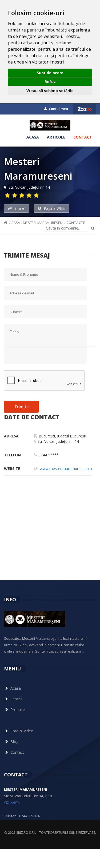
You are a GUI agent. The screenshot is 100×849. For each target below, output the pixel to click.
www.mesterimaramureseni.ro (66, 468)
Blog (14, 741)
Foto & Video (21, 730)
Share (18, 208)
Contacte (75, 222)
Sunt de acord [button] (50, 72)
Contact (82, 137)
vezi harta (12, 802)
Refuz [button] (50, 81)
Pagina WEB (54, 208)
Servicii (16, 698)
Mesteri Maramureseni (43, 222)
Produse (17, 709)
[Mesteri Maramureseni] (50, 125)
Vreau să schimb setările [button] (50, 90)
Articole (56, 137)
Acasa (32, 137)
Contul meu (58, 108)
